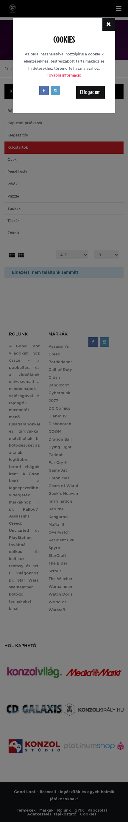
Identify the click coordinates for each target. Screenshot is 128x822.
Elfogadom (90, 92)
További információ (64, 75)
